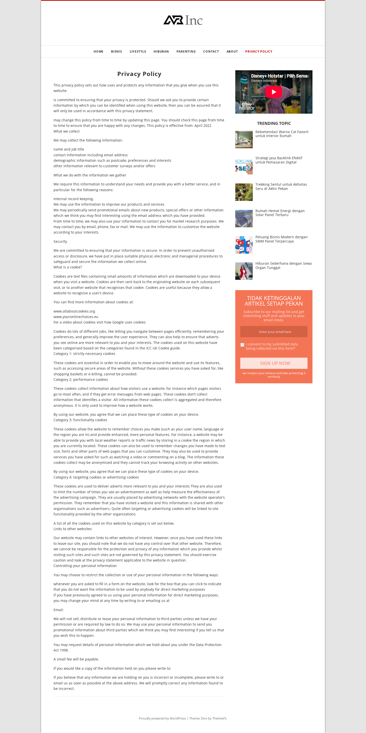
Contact (211, 51)
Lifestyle (138, 51)
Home (99, 51)
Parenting (186, 51)
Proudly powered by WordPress (162, 718)
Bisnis (116, 51)
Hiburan (161, 51)
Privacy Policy (258, 51)
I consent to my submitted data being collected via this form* (272, 346)
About (232, 51)
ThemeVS (219, 718)
